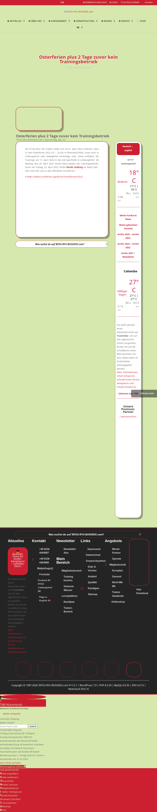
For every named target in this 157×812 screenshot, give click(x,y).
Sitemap (92, 594)
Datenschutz (93, 555)
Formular (44, 574)
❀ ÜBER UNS (35, 21)
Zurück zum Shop (21, 708)
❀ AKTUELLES (14, 21)
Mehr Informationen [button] (127, 372)
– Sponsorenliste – (128, 416)
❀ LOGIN (113, 3)
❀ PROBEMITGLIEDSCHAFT (95, 3)
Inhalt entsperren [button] (126, 375)
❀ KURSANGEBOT (58, 21)
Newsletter (128, 256)
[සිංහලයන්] (78, 3)
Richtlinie (69, 602)
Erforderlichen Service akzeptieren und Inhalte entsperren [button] (128, 383)
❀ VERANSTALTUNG (84, 21)
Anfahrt (92, 576)
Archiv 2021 (127, 253)
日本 (62, 3)
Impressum (94, 549)
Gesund (116, 576)
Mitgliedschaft (117, 564)
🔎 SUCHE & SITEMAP (129, 3)
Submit (33, 726)
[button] (13, 766)
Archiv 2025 (123, 234)
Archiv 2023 (123, 243)
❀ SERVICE (124, 21)
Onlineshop (118, 601)
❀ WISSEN (106, 21)
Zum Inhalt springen (10, 762)
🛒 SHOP (141, 21)
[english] (68, 3)
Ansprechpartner (96, 561)
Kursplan (117, 570)
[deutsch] (73, 3)
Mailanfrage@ (45, 568)
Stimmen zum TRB (128, 393)
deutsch (127, 146)
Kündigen (93, 588)
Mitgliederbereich (72, 570)
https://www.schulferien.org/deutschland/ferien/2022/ (55, 176)
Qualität (92, 582)
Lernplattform (69, 596)
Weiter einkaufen (12, 713)
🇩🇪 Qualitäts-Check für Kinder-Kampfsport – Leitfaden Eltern (18, 559)
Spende (116, 558)
